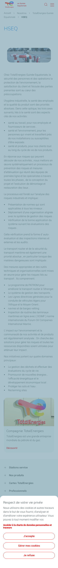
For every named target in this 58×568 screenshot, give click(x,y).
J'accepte (29, 536)
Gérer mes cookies (29, 545)
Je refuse (29, 555)
